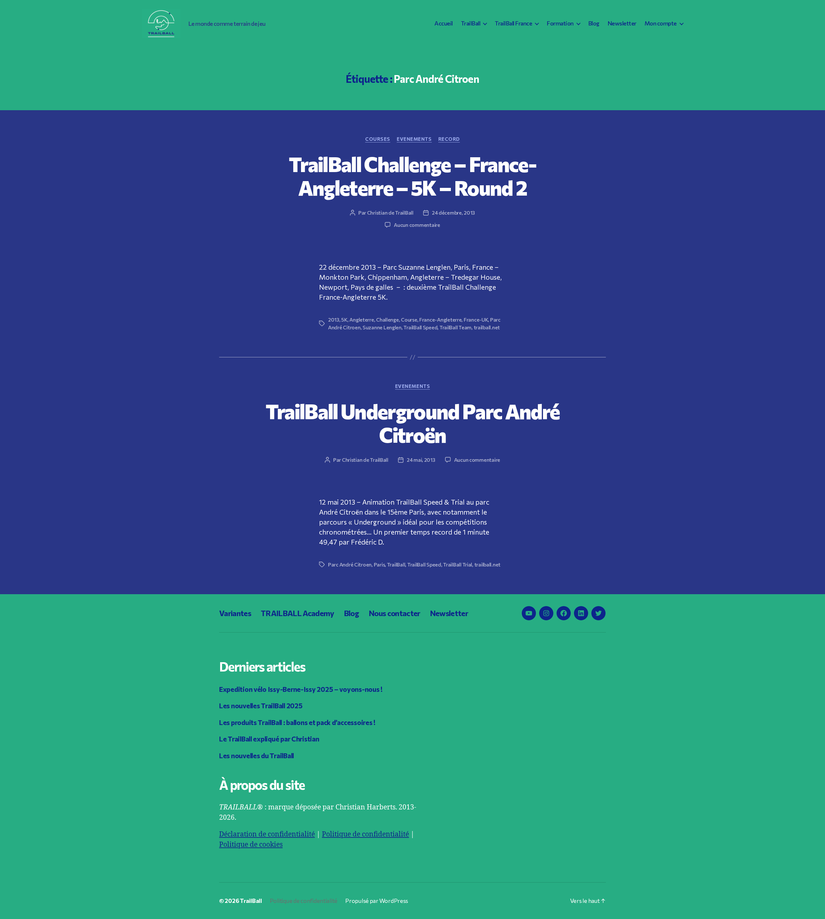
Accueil (443, 23)
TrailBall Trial (457, 564)
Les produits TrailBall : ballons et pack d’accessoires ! (297, 722)
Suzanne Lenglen (382, 327)
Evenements (414, 139)
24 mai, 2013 (421, 460)
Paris (379, 564)
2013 (333, 319)
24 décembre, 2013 (453, 212)
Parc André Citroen (350, 564)
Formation (560, 23)
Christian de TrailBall (390, 212)
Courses (377, 139)
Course (409, 319)
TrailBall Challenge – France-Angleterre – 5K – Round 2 (412, 175)
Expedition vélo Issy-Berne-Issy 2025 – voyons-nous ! (301, 689)
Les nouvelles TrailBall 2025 (260, 705)
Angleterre (361, 319)
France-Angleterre (440, 319)
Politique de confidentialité (365, 834)
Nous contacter (394, 613)
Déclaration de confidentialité (267, 834)
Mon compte (661, 23)
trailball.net (487, 327)
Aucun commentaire (417, 225)
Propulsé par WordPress (376, 900)
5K (344, 319)
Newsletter (621, 23)
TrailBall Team (455, 327)
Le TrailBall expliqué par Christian (269, 739)
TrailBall (470, 23)
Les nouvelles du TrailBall (256, 755)
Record (449, 139)
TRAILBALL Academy (297, 613)
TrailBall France (513, 23)
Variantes (235, 613)
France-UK (476, 319)
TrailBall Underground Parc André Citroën (413, 422)
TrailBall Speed (420, 327)
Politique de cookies (251, 844)
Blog (593, 23)
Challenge (387, 319)
